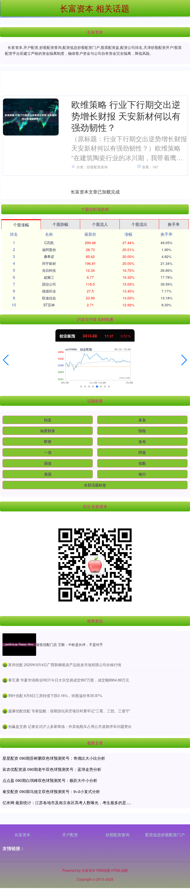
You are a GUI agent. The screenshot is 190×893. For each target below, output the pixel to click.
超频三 (49, 277)
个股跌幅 (60, 224)
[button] (5, 360)
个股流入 (100, 224)
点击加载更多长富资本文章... (95, 191)
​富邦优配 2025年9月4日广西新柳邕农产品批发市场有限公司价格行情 (64, 664)
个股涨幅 (21, 225)
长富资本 (22, 834)
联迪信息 (49, 297)
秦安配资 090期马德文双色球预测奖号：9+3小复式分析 (51, 791)
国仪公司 (49, 284)
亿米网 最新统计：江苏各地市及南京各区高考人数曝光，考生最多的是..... (66, 802)
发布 (142, 441)
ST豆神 (49, 304)
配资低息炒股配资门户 (165, 834)
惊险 (142, 430)
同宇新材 (49, 263)
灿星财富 (47, 430)
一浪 (47, 452)
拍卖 (47, 419)
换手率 (174, 224)
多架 (142, 419)
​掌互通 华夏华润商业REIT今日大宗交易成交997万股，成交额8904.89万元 (68, 679)
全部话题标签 (95, 484)
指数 (142, 463)
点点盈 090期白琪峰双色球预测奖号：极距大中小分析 (49, 780)
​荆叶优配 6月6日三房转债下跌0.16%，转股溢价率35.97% (55, 695)
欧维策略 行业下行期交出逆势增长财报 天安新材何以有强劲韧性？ (126, 115)
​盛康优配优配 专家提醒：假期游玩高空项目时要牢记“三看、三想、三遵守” (69, 710)
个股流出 (139, 224)
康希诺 (49, 256)
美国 (47, 474)
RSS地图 (103, 870)
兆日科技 (49, 270)
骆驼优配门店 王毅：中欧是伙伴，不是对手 (69, 644)
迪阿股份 (49, 249)
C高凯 (49, 242)
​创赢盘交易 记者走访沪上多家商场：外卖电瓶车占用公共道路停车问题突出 (70, 726)
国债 (47, 463)
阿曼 (142, 452)
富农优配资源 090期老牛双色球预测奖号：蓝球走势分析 (51, 769)
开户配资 (70, 834)
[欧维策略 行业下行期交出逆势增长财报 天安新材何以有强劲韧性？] (31, 117)
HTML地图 (119, 870)
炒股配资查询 (117, 834)
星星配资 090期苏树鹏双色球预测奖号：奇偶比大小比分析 (53, 758)
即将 (47, 441)
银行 (142, 474)
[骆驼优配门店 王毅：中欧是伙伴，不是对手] (19, 644)
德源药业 (49, 291)
